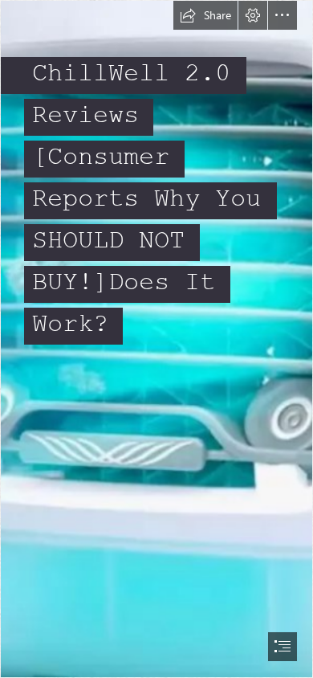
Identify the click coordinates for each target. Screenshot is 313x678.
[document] (156, 339)
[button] (205, 15)
